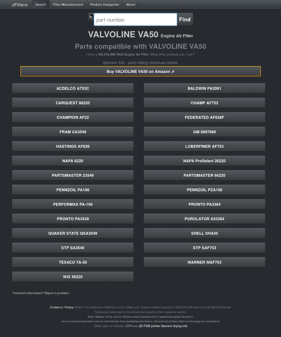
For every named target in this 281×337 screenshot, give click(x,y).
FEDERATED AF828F (204, 117)
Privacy (69, 307)
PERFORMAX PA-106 (73, 204)
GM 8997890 (204, 131)
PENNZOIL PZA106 (204, 189)
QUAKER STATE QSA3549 (72, 233)
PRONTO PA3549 (73, 218)
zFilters (20, 4)
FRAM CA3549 (72, 131)
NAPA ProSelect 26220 (204, 160)
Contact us (56, 307)
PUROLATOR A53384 (204, 218)
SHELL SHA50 (204, 233)
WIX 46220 (73, 276)
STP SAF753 (204, 247)
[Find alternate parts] (91, 16)
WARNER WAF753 (204, 262)
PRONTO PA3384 (205, 204)
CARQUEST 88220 (73, 102)
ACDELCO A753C (72, 88)
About (130, 4)
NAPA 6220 (72, 160)
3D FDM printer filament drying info (163, 326)
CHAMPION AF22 (73, 117)
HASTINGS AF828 (73, 146)
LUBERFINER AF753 (204, 146)
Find (185, 19)
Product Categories (104, 4)
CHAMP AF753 (204, 102)
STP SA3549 (72, 247)
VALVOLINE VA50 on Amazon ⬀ (141, 71)
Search (41, 4)
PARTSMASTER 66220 (204, 175)
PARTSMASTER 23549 (73, 175)
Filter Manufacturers (68, 4)
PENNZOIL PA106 (72, 189)
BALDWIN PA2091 (204, 88)
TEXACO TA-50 (73, 262)
